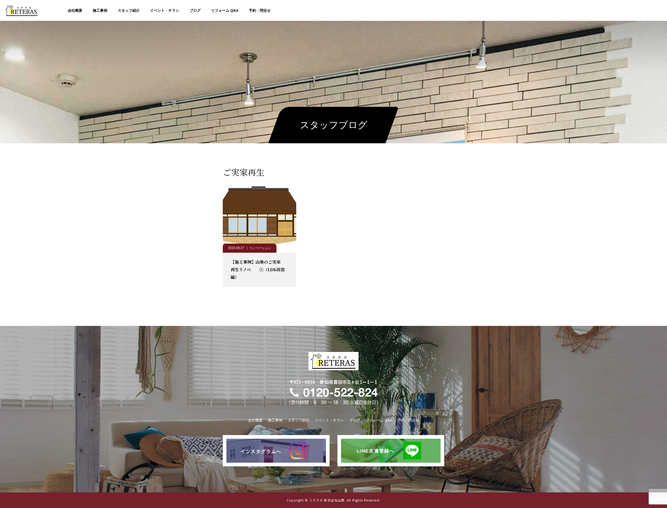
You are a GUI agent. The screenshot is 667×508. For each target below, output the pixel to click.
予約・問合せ (260, 10)
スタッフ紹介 (129, 10)
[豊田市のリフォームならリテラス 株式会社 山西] (22, 10)
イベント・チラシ (164, 10)
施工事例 (100, 10)
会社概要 (75, 10)
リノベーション (260, 248)
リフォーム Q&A (224, 10)
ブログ (195, 10)
